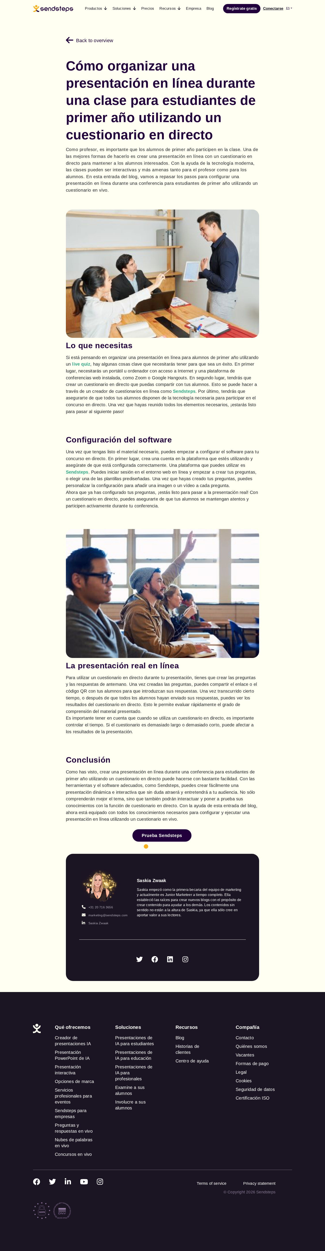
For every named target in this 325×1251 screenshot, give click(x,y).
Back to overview (94, 40)
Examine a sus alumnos (130, 1090)
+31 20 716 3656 (100, 907)
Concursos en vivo (73, 1154)
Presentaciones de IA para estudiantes (134, 1040)
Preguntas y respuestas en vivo (74, 1128)
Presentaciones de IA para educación (133, 1055)
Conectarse (273, 8)
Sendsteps (184, 391)
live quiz (81, 364)
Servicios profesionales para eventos (73, 1096)
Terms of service (211, 1183)
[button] (96, 8)
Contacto (245, 1037)
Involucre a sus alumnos (130, 1105)
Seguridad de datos (255, 1089)
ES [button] (288, 8)
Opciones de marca (74, 1081)
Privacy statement (259, 1183)
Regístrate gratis (242, 8)
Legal (241, 1072)
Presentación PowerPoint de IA (72, 1055)
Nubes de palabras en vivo (73, 1142)
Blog (180, 1037)
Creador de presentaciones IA (73, 1040)
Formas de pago (252, 1063)
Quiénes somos (251, 1046)
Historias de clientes (187, 1049)
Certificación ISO (253, 1098)
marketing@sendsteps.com (108, 915)
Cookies (244, 1080)
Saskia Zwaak (98, 923)
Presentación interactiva (68, 1069)
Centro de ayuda (192, 1060)
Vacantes (245, 1055)
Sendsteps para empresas (70, 1113)
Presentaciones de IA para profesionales (133, 1072)
